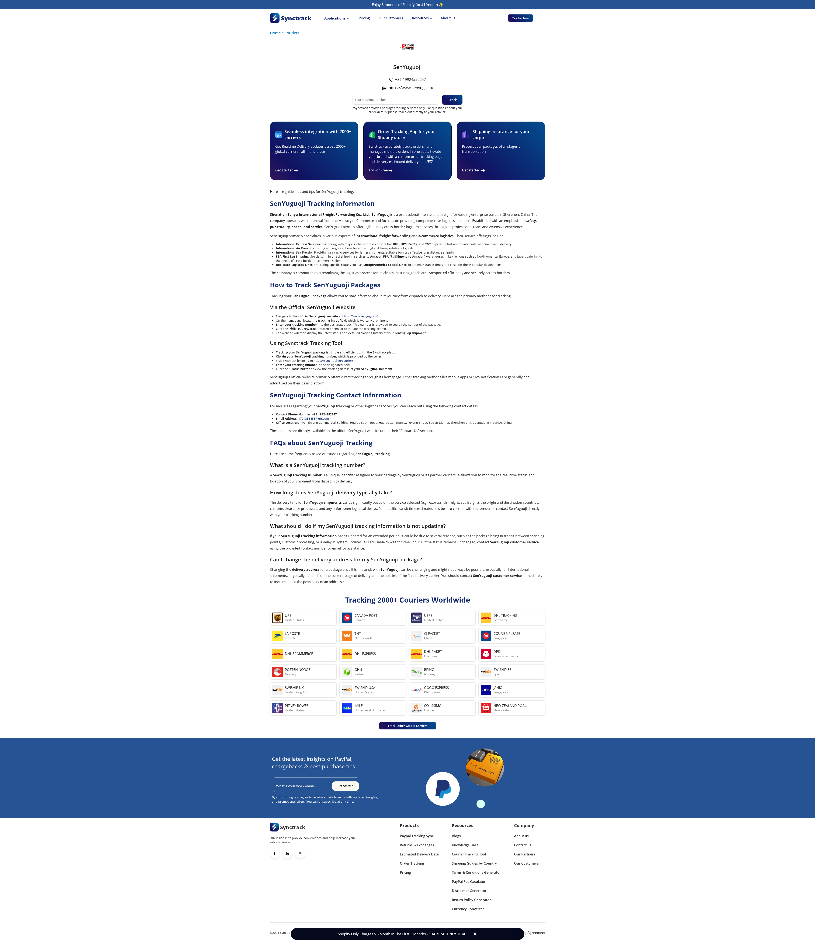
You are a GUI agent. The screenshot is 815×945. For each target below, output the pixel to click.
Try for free (520, 18)
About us (448, 18)
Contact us (522, 845)
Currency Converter (468, 909)
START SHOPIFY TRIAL (448, 933)
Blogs (456, 836)
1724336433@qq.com (313, 418)
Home (275, 32)
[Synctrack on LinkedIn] (287, 854)
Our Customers (526, 863)
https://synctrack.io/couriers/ (334, 361)
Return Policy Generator (471, 899)
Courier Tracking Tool (469, 854)
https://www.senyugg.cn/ (411, 87)
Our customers (391, 18)
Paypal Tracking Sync (417, 836)
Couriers (291, 32)
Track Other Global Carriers (407, 726)
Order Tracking (412, 863)
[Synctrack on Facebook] (275, 854)
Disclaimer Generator (469, 890)
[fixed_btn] (475, 934)
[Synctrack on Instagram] (300, 854)
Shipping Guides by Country (474, 863)
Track (452, 100)
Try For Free (378, 170)
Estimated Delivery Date (419, 854)
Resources (420, 18)
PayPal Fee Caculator (469, 881)
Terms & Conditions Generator (476, 872)
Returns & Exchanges (417, 845)
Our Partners (524, 854)
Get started (284, 170)
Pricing (364, 18)
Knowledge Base (465, 845)
